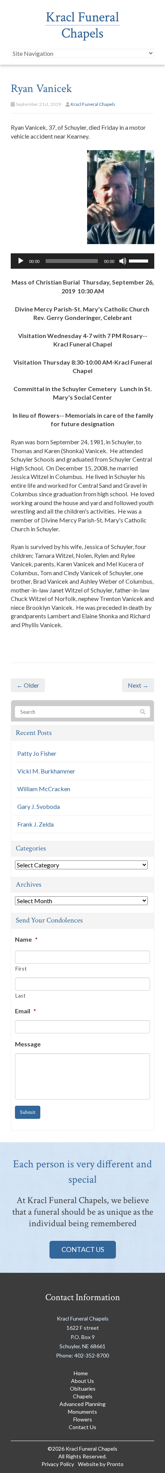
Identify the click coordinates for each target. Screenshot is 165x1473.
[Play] (21, 261)
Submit (27, 1112)
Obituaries (83, 1388)
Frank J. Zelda (35, 824)
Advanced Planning (82, 1404)
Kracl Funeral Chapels (93, 104)
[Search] (142, 712)
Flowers (82, 1419)
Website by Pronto (101, 1464)
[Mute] (123, 261)
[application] (82, 261)
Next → (138, 685)
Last (20, 996)
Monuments (82, 1411)
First (20, 969)
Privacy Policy (57, 1464)
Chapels (82, 1396)
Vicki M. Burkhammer (46, 771)
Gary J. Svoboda (38, 806)
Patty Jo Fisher (36, 753)
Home (81, 1373)
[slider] (139, 260)
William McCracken (43, 788)
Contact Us (82, 1249)
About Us (82, 1381)
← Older (27, 685)
